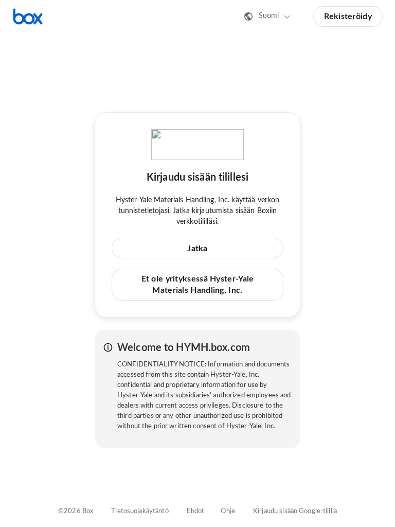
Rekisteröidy (348, 16)
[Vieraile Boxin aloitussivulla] (27, 16)
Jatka (197, 248)
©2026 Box (75, 511)
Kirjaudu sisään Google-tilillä (295, 511)
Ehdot (196, 511)
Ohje (228, 511)
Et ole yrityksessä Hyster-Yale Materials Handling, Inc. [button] (197, 284)
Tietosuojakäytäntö (139, 511)
